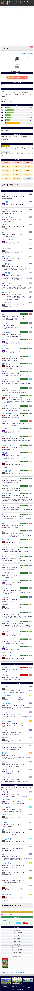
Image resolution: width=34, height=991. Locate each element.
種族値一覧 (17, 941)
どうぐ (17, 935)
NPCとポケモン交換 (17, 949)
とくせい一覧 (17, 944)
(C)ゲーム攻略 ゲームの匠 (17, 989)
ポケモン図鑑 (25, 9)
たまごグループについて (17, 947)
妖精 (5, 85)
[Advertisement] (17, 28)
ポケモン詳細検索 (18, 9)
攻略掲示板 (17, 930)
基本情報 (5, 986)
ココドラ (30, 53)
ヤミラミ (24, 53)
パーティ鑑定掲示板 (17, 933)
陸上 (2, 85)
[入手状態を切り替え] (28, 56)
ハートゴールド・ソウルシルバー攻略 (7, 9)
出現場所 (23, 986)
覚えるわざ (14, 986)
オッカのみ (3, 139)
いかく (2, 91)
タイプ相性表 (17, 938)
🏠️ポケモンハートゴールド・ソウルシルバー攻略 (12, 972)
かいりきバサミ (5, 99)
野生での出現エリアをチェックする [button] (17, 77)
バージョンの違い (17, 952)
